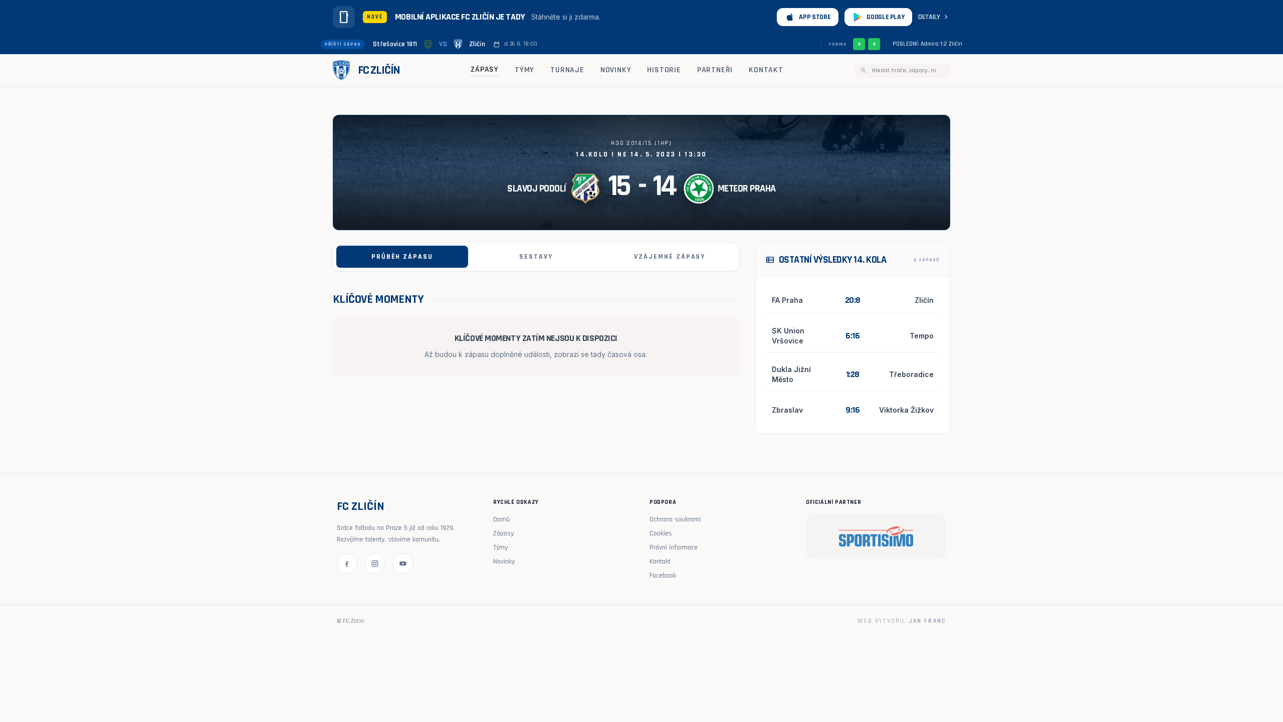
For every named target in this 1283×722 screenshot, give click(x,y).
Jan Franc (927, 621)
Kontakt (766, 70)
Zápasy (485, 69)
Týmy (524, 70)
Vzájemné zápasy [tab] (669, 256)
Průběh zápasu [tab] (402, 256)
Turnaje (567, 70)
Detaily (934, 17)
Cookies (661, 533)
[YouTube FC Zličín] (403, 564)
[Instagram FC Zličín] (375, 564)
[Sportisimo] (876, 536)
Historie (664, 70)
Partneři (715, 70)
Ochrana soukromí (675, 519)
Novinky (615, 70)
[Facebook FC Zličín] (347, 564)
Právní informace (674, 547)
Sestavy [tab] (536, 256)
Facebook (663, 575)
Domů (501, 519)
